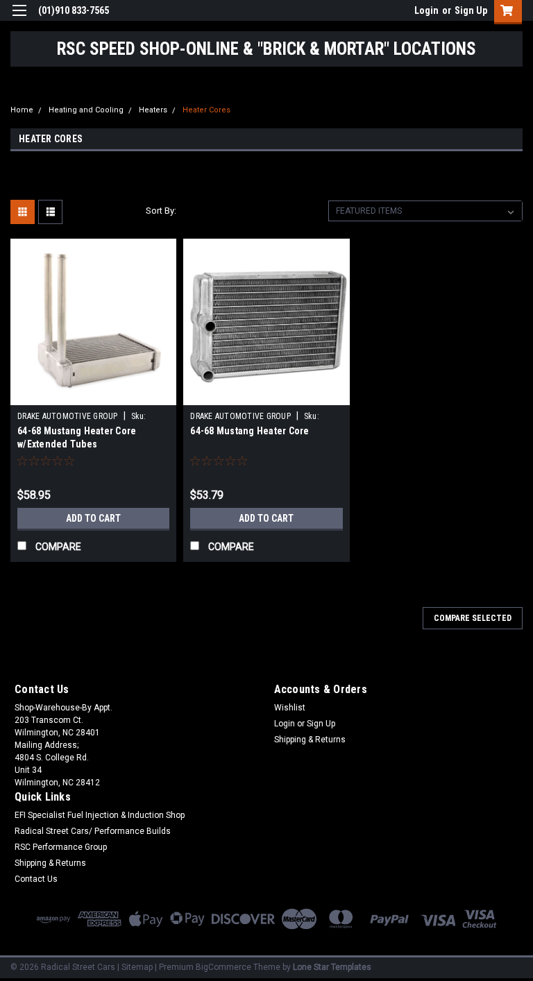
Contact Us (36, 879)
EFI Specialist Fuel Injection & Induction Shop (100, 815)
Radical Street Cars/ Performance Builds (93, 831)
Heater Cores (206, 109)
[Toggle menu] (19, 19)
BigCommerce (223, 967)
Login (426, 10)
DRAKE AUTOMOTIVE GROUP (67, 416)
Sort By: (161, 210)
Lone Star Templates (332, 967)
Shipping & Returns (310, 739)
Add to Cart (93, 518)
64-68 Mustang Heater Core (249, 430)
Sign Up (471, 10)
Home (21, 109)
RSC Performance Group (61, 847)
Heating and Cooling (86, 109)
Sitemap (137, 967)
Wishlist (289, 708)
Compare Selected (472, 618)
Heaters (153, 109)
